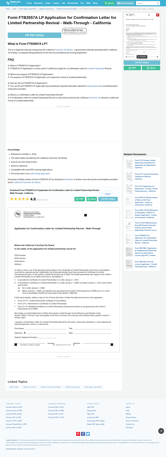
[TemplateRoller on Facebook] (83, 434)
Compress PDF (93, 417)
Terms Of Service (132, 421)
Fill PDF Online (34, 35)
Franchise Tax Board (64, 50)
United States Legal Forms (93, 387)
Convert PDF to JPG (56, 407)
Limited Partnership (95, 68)
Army (29, 3)
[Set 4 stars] (23, 199)
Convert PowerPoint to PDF (16, 424)
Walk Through (14, 387)
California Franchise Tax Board (26, 182)
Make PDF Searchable (96, 424)
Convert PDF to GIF (55, 414)
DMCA (128, 414)
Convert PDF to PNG (56, 411)
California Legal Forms (72, 387)
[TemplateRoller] (13, 3)
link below (68, 179)
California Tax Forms (29, 387)
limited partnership (94, 86)
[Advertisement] (64, 125)
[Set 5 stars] (27, 199)
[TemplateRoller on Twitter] (88, 434)
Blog (95, 3)
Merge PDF (91, 411)
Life (63, 3)
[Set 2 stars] (16, 199)
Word (93, 199)
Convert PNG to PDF (14, 414)
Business (38, 3)
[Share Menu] (161, 431)
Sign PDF (90, 414)
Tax (82, 3)
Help (127, 411)
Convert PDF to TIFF (56, 417)
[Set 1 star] (12, 199)
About (128, 407)
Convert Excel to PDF (14, 411)
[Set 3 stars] (20, 199)
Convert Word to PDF (14, 407)
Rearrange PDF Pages (96, 421)
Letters (56, 3)
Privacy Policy (131, 417)
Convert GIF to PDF (13, 417)
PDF (81, 199)
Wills (88, 3)
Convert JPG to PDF (14, 428)
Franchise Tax (95, 98)
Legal (47, 3)
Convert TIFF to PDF (14, 421)
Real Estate (73, 3)
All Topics (129, 428)
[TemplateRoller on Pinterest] (78, 434)
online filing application (40, 174)
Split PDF (90, 407)
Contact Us (130, 424)
